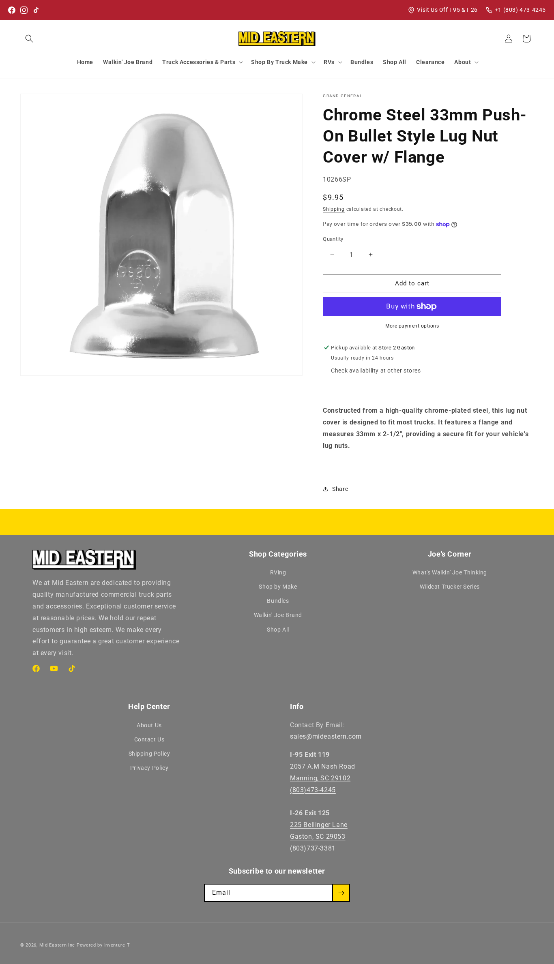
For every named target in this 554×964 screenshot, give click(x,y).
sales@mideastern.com (326, 736)
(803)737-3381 (313, 848)
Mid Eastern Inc (57, 945)
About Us (149, 725)
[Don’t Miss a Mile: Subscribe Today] (341, 893)
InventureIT (117, 945)
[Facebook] (11, 10)
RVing (278, 573)
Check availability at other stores (376, 370)
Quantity (333, 239)
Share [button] (340, 489)
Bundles (278, 601)
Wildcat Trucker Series (450, 587)
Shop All (278, 630)
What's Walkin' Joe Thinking (449, 573)
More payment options (412, 326)
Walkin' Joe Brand (278, 615)
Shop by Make (278, 587)
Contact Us (149, 739)
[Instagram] (24, 10)
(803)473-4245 (313, 789)
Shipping (334, 209)
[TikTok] (36, 10)
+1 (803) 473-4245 (520, 9)
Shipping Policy (149, 753)
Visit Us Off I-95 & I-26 (447, 9)
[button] (29, 38)
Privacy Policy (149, 768)
